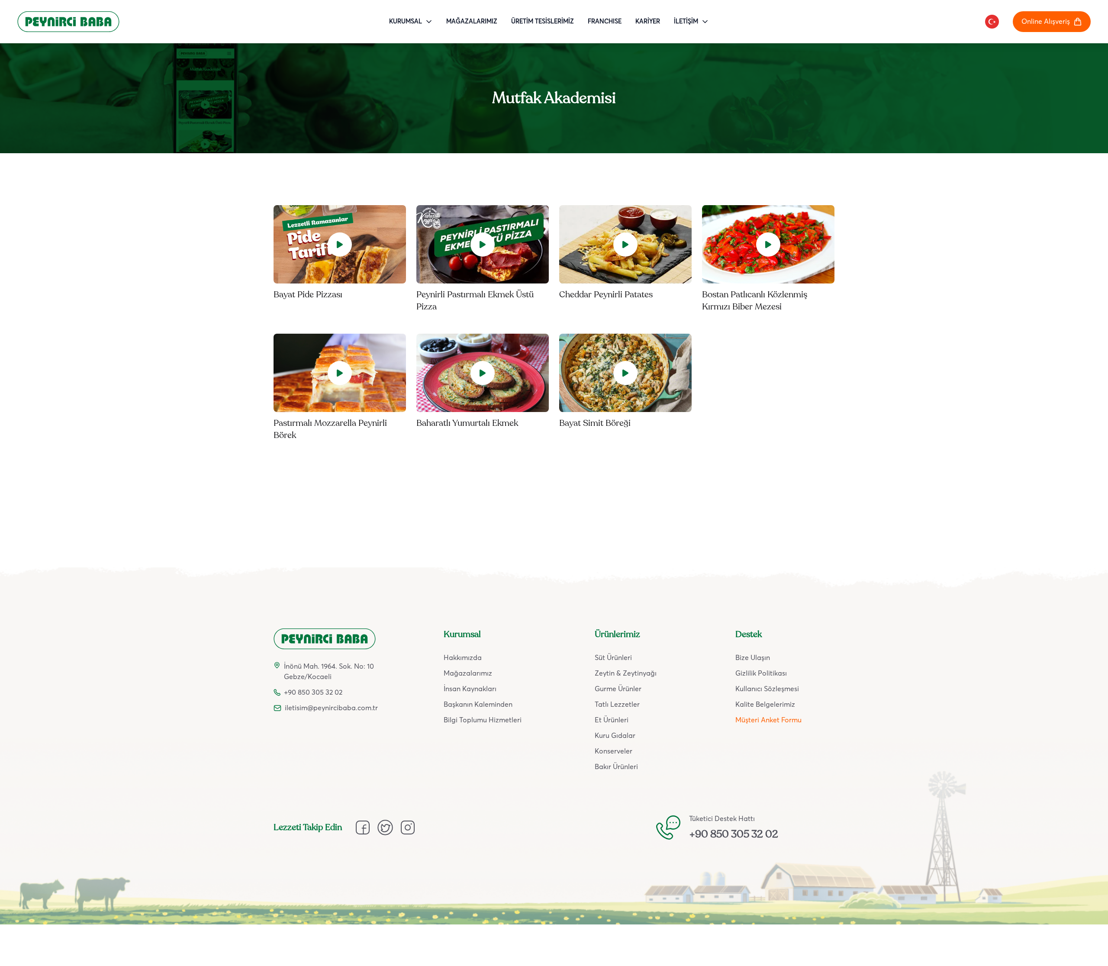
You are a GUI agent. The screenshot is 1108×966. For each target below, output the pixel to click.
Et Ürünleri (611, 720)
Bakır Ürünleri (616, 767)
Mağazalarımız (468, 673)
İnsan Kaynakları (470, 689)
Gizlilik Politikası (761, 673)
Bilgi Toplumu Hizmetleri (483, 720)
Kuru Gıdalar (615, 736)
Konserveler (613, 751)
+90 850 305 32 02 (733, 834)
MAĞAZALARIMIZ (471, 21)
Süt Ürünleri (613, 658)
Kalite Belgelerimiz (765, 704)
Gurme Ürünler (618, 689)
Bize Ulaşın (752, 658)
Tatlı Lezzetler (617, 704)
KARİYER (647, 21)
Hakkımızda (463, 658)
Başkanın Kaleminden (478, 704)
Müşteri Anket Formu (768, 720)
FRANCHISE (605, 21)
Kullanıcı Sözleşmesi (767, 689)
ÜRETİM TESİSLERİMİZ (542, 21)
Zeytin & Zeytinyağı (626, 673)
